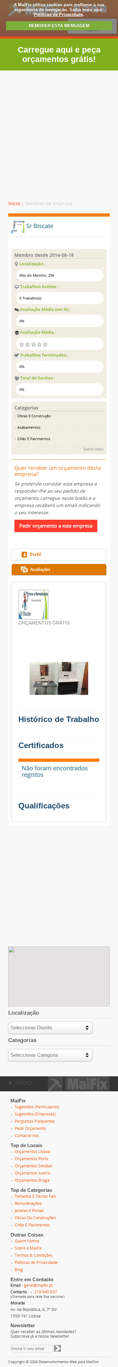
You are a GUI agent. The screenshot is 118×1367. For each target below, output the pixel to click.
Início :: (16, 204)
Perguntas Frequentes (35, 1121)
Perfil (35, 554)
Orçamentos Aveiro (32, 1173)
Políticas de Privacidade (58, 14)
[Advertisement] (59, 132)
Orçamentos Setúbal (33, 1166)
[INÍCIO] (79, 1089)
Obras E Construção (33, 416)
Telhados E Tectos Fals (35, 1196)
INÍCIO (22, 1083)
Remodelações (28, 1203)
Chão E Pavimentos (33, 439)
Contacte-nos (27, 1135)
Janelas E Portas (29, 1210)
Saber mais (93, 449)
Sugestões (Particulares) (37, 1107)
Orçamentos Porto (31, 1159)
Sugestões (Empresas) (35, 1114)
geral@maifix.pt (38, 1285)
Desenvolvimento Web (58, 1362)
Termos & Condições (34, 1255)
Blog (19, 1269)
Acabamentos (28, 427)
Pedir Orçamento (30, 1128)
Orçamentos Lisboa (32, 1151)
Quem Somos (27, 1241)
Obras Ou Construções (35, 1218)
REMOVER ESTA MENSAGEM (59, 25)
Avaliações (40, 569)
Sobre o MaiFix (28, 1248)
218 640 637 (45, 1292)
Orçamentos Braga (32, 1180)
